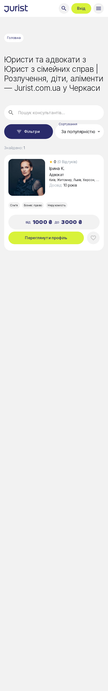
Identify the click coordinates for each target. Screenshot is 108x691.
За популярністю (78, 131)
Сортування (68, 124)
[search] (64, 8)
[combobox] (79, 131)
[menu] (98, 8)
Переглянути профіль (46, 237)
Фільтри (32, 131)
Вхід (81, 8)
